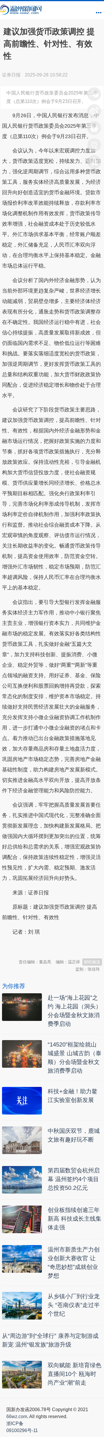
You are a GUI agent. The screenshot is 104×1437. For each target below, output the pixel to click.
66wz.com (16, 1416)
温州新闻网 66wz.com (53, 946)
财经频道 (92, 962)
